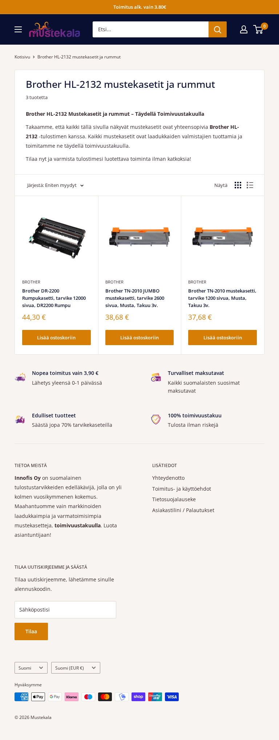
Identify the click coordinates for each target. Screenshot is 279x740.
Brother (31, 282)
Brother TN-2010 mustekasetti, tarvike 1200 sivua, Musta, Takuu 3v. (222, 297)
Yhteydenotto (168, 477)
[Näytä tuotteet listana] (250, 185)
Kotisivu (22, 57)
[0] (258, 29)
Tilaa (31, 631)
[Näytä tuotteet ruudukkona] (238, 185)
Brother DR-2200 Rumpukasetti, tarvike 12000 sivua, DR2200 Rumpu (54, 297)
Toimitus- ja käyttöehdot (181, 488)
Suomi (25, 668)
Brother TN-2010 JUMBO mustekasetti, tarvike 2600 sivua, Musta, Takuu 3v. (134, 297)
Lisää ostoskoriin (56, 337)
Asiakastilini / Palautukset (183, 510)
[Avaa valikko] (18, 29)
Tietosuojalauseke (174, 499)
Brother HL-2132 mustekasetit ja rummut (79, 57)
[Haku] (218, 29)
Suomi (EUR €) (69, 668)
